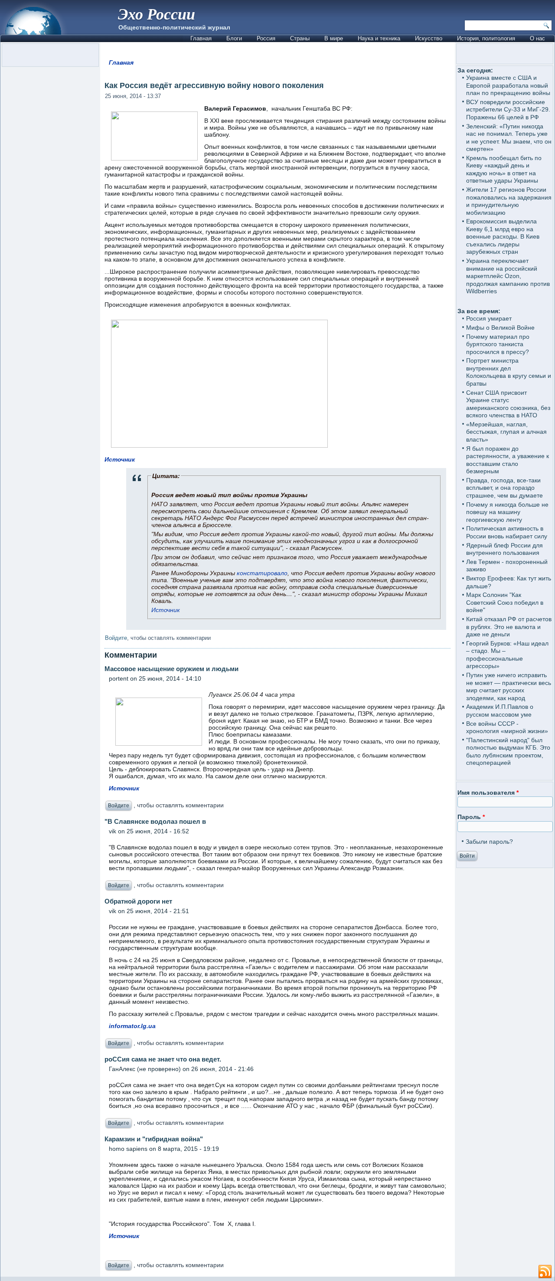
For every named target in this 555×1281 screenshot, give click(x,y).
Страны (300, 38)
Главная (201, 38)
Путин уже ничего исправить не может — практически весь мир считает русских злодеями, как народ (508, 686)
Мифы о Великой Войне (500, 327)
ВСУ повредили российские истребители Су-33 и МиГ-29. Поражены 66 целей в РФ (508, 109)
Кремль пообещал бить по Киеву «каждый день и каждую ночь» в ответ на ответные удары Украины (504, 169)
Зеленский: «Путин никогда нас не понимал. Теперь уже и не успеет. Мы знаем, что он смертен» (509, 138)
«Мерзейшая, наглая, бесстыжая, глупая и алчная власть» (506, 432)
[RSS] (545, 1272)
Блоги (234, 38)
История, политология (486, 38)
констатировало (262, 573)
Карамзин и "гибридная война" (153, 1139)
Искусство (428, 38)
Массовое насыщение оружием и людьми (171, 668)
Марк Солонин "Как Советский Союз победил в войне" (504, 602)
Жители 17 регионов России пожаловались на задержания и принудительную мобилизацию (509, 201)
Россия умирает (489, 318)
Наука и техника (379, 38)
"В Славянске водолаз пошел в (155, 821)
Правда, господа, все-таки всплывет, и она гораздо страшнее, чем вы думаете (504, 488)
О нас (537, 38)
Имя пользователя (488, 792)
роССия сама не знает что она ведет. (162, 1059)
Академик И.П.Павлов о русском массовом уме (499, 710)
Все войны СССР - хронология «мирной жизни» (507, 727)
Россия (266, 38)
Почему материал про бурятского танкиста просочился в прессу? (497, 344)
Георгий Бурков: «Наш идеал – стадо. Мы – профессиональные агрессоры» (507, 655)
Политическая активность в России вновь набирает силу (506, 532)
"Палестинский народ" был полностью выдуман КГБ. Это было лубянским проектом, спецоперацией (508, 752)
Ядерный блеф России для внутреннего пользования (504, 549)
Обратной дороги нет (138, 901)
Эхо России (156, 14)
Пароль (471, 816)
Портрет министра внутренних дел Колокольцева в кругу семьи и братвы (508, 372)
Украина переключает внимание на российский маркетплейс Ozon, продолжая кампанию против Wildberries (508, 276)
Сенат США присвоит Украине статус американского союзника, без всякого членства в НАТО (508, 404)
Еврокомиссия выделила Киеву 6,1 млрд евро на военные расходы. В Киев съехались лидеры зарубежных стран (502, 236)
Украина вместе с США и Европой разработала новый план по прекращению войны (508, 85)
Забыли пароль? (489, 841)
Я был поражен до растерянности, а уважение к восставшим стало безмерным (507, 460)
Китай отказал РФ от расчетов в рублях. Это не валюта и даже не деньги (509, 627)
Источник (119, 459)
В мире (333, 38)
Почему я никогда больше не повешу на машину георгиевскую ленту (507, 512)
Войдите (116, 638)
